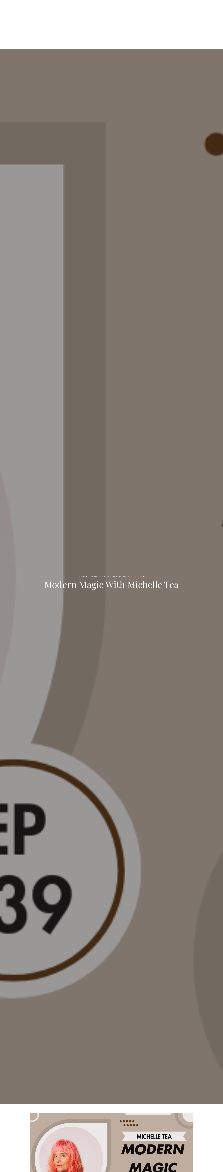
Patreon (107, 21)
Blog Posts (127, 21)
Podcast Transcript (92, 576)
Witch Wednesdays (112, 8)
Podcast (89, 21)
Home (74, 21)
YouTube (147, 21)
